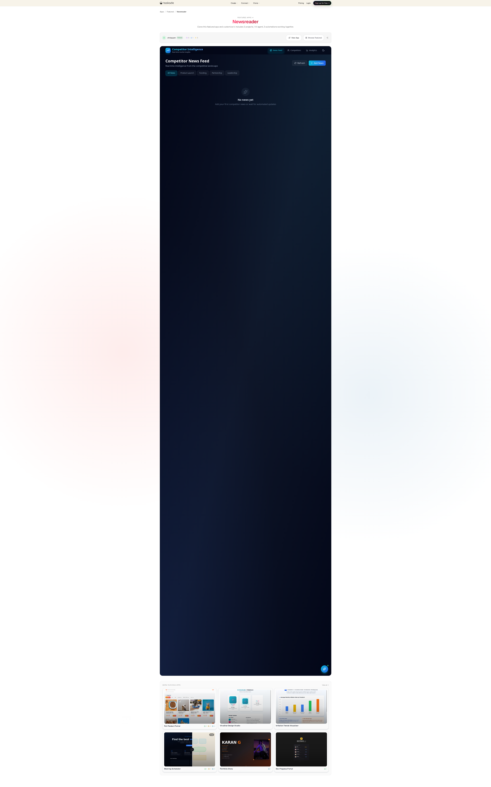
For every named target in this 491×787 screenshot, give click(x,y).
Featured (170, 12)
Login (308, 3)
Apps (162, 12)
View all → (325, 685)
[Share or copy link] (327, 38)
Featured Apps (245, 18)
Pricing (301, 3)
